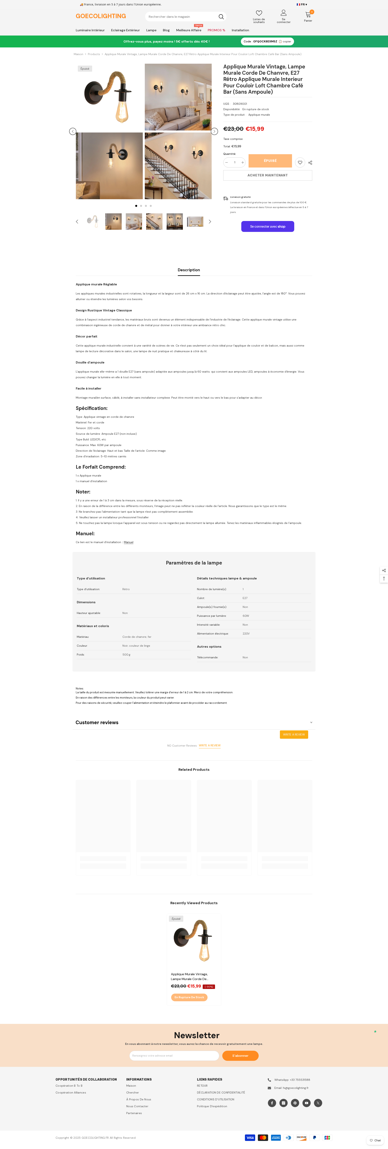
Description (189, 269)
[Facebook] (272, 1103)
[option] (109, 131)
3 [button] (146, 206)
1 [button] (136, 206)
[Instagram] (283, 1103)
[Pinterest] (295, 1103)
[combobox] (180, 16)
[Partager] (308, 163)
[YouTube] (306, 1103)
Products (94, 54)
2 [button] (141, 206)
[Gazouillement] (318, 1103)
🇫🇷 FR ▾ (302, 4)
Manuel (128, 542)
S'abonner (240, 1056)
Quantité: (229, 154)
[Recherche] (186, 16)
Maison (78, 54)
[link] (300, 162)
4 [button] (151, 206)
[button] (72, 131)
